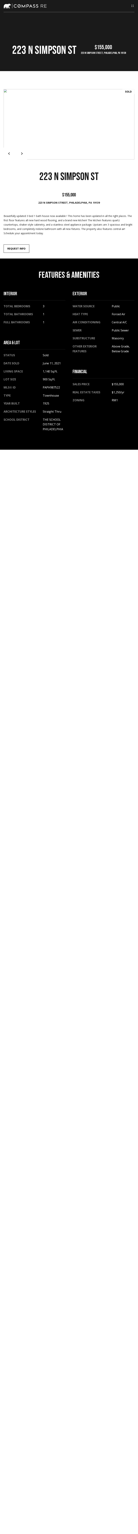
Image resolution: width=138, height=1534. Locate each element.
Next (21, 154)
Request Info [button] (16, 248)
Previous (9, 154)
